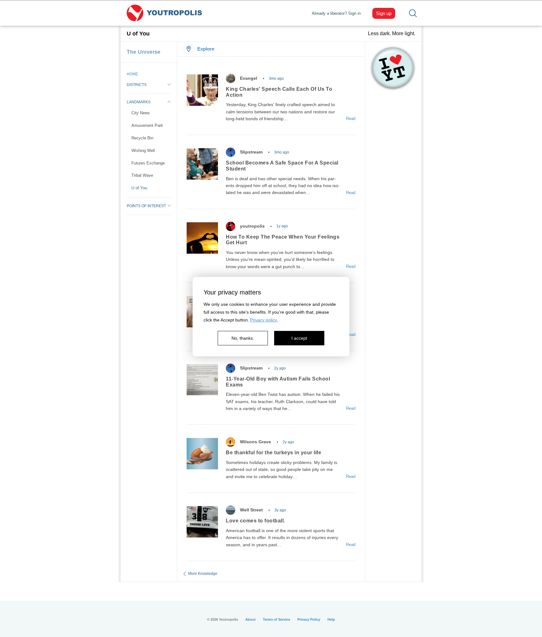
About (250, 619)
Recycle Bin (142, 138)
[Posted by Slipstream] (230, 152)
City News (140, 113)
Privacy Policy (308, 619)
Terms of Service (276, 619)
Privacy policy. (264, 319)
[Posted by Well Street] (230, 510)
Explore (205, 48)
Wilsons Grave (255, 441)
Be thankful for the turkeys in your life (273, 452)
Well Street (251, 509)
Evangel (248, 78)
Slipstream (251, 151)
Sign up (383, 13)
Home (132, 74)
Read (350, 118)
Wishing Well (143, 150)
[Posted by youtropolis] (230, 226)
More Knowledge (202, 573)
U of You (139, 188)
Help (331, 619)
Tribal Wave (142, 175)
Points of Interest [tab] (146, 206)
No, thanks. (242, 338)
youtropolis (252, 226)
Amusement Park (147, 125)
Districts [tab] (136, 85)
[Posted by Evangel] (230, 78)
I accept (299, 338)
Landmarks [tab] (139, 102)
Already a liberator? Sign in (336, 13)
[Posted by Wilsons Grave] (230, 442)
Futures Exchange (148, 163)
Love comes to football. (255, 520)
